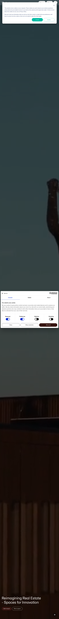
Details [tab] (29, 297)
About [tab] (48, 297)
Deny (10, 325)
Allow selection (29, 325)
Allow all (48, 325)
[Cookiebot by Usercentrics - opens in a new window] (51, 293)
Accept (37, 19)
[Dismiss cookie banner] (53, 5)
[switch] (22, 319)
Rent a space (17, 608)
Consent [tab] (10, 297)
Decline (49, 19)
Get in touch (6, 608)
